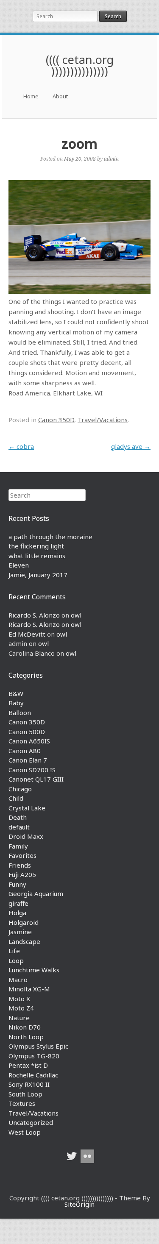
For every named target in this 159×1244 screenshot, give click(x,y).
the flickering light (36, 546)
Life (14, 950)
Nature (19, 1017)
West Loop (24, 1132)
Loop (16, 960)
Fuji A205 (22, 874)
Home (31, 96)
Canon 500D (26, 731)
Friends (19, 865)
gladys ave (131, 446)
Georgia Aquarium (35, 893)
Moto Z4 (21, 1008)
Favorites (22, 855)
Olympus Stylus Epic (38, 1046)
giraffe (18, 903)
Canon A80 (24, 750)
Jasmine (20, 931)
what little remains (36, 555)
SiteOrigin (79, 1204)
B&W (15, 693)
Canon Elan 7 (27, 760)
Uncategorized (30, 1122)
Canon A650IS (29, 741)
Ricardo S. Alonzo (34, 615)
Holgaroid (23, 922)
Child (15, 798)
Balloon (19, 712)
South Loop (25, 1094)
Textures (21, 1103)
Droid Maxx (25, 836)
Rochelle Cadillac (33, 1075)
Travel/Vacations (103, 419)
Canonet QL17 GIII (36, 779)
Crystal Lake (26, 808)
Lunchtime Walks (33, 970)
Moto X (19, 998)
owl (76, 615)
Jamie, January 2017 (37, 575)
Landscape (24, 941)
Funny (17, 884)
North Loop (26, 1036)
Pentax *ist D (28, 1065)
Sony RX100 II (29, 1084)
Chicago (20, 789)
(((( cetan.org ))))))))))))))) (80, 65)
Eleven (18, 565)
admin (111, 158)
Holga (17, 912)
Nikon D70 (24, 1027)
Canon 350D (56, 419)
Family (18, 846)
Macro (18, 979)
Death (17, 817)
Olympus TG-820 (33, 1056)
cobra (21, 446)
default (19, 827)
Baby (16, 703)
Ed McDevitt (26, 634)
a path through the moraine (50, 536)
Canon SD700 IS (32, 769)
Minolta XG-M (29, 989)
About (60, 96)
